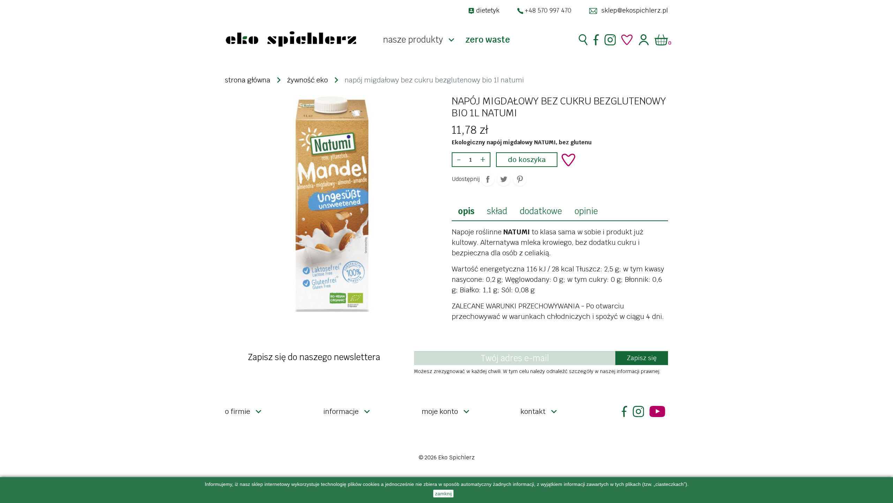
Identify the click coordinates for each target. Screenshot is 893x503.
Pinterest (519, 179)
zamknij (443, 493)
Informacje (341, 411)
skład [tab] (497, 211)
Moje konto (440, 411)
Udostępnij (487, 179)
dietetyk (488, 10)
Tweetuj (503, 179)
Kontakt (533, 411)
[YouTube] (657, 411)
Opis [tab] (466, 211)
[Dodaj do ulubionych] (568, 160)
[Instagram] (610, 39)
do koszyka (527, 159)
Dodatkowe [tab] (541, 211)
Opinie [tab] (586, 211)
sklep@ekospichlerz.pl (634, 10)
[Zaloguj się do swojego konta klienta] (644, 39)
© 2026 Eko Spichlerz (447, 457)
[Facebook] (596, 39)
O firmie (237, 411)
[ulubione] (627, 40)
